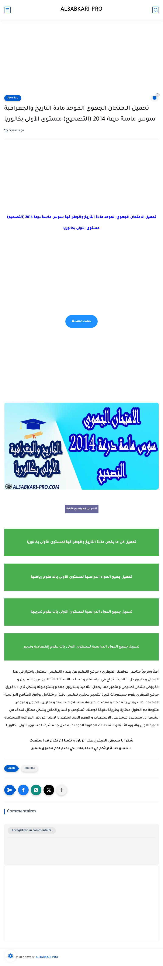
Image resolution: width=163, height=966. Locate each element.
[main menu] (7, 10)
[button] (23, 790)
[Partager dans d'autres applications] (61, 790)
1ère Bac (12, 98)
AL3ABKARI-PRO (81, 10)
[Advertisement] (81, 58)
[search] (155, 10)
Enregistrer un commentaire (32, 830)
